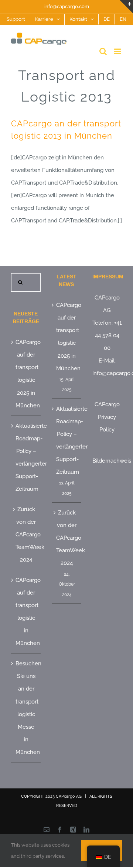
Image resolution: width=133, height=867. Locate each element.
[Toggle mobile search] (103, 51)
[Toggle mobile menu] (118, 51)
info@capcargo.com (66, 6)
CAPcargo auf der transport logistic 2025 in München (26, 373)
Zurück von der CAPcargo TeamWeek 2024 (26, 534)
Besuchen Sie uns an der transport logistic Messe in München (26, 707)
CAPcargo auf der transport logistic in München (26, 611)
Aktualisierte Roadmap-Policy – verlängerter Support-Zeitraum (26, 457)
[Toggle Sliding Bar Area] (126, 6)
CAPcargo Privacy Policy (107, 417)
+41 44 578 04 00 (108, 335)
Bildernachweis (111, 460)
